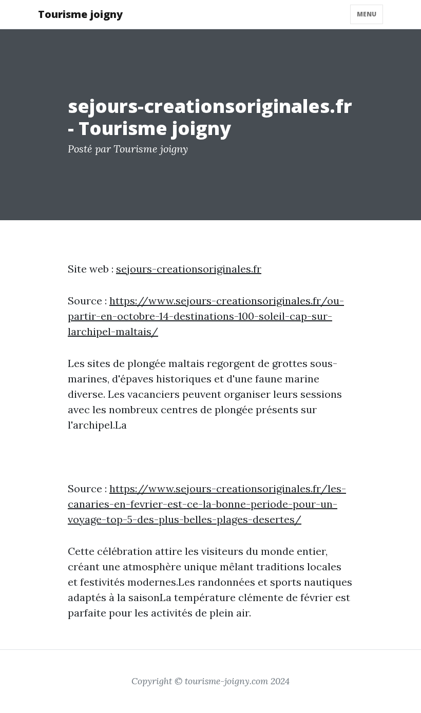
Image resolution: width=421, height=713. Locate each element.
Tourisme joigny (80, 14)
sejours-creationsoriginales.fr (188, 268)
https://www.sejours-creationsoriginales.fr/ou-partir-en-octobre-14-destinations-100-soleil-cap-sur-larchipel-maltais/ (206, 316)
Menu (366, 14)
